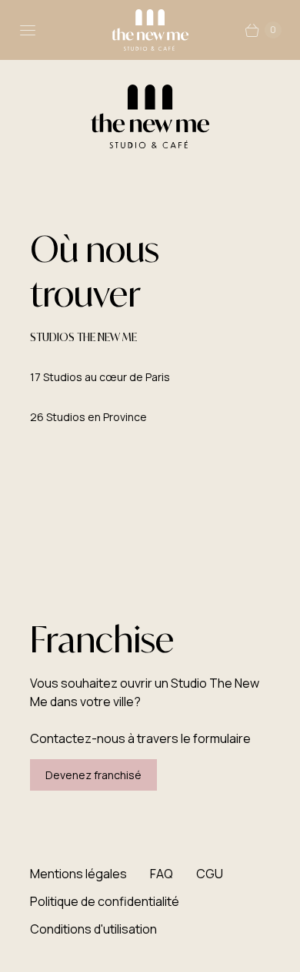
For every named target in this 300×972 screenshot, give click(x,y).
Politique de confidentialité (104, 901)
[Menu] (27, 30)
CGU (209, 873)
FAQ (161, 873)
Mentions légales (78, 873)
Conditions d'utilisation (93, 929)
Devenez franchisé (93, 775)
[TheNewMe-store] (150, 30)
